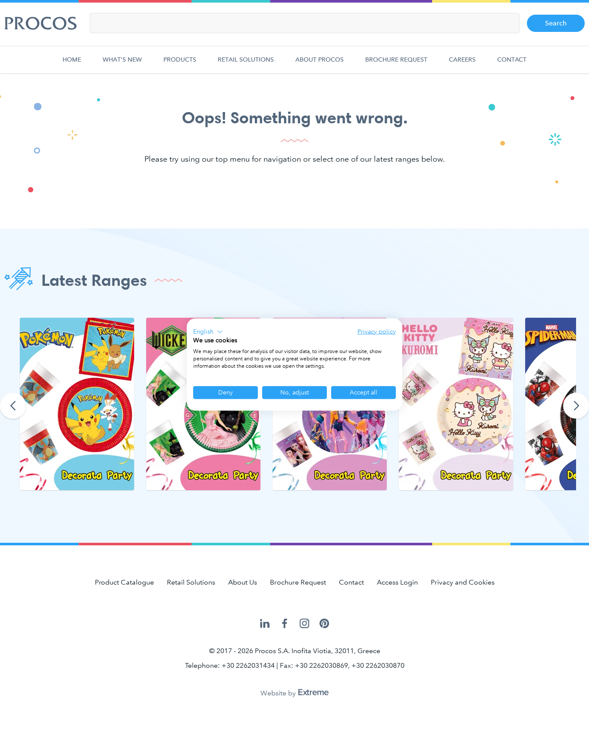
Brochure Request (396, 59)
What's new (122, 59)
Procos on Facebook (284, 624)
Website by (279, 693)
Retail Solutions (246, 59)
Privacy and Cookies (463, 582)
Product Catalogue (124, 582)
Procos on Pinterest (324, 624)
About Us (242, 582)
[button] (208, 331)
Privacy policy (376, 331)
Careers (462, 59)
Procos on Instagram (304, 624)
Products (179, 59)
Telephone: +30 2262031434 (230, 665)
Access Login (397, 582)
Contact (511, 59)
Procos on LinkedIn (265, 624)
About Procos (319, 59)
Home (72, 59)
